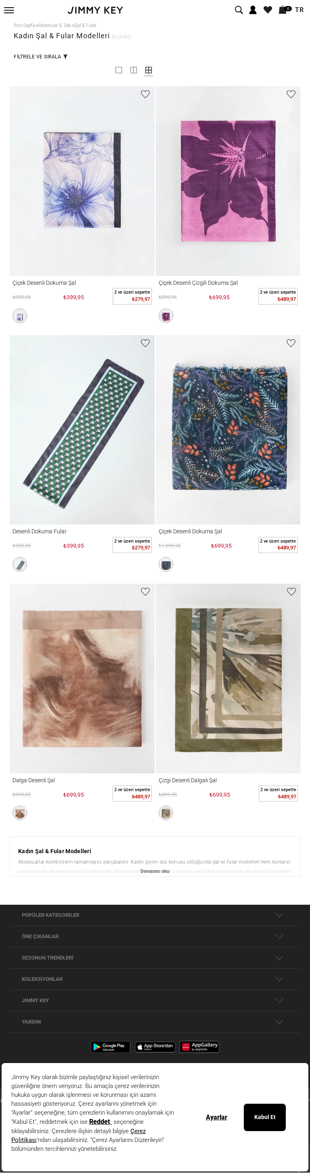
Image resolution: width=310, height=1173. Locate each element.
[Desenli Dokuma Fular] (82, 430)
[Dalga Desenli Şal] (82, 678)
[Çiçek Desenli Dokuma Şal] (82, 181)
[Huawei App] (199, 1047)
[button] (20, 316)
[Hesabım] (253, 10)
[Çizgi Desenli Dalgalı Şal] (228, 678)
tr (299, 10)
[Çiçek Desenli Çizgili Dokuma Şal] (228, 181)
